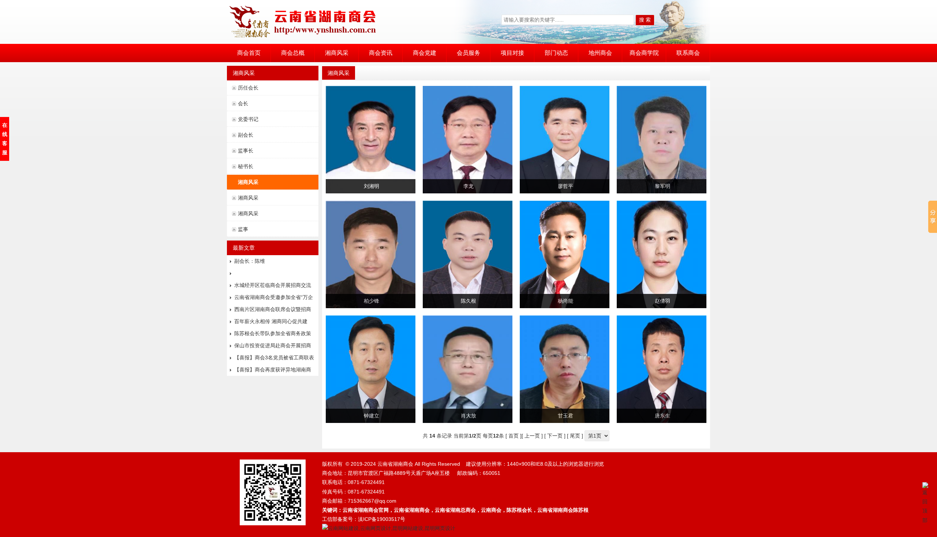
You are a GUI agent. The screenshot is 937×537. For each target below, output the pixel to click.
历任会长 (248, 88)
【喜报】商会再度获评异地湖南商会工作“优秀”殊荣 (272, 371)
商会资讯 (380, 53)
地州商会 (600, 53)
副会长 (245, 135)
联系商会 (688, 53)
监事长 (245, 151)
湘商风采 (336, 53)
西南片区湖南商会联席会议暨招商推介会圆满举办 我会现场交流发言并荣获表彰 (273, 310)
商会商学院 (644, 53)
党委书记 (248, 119)
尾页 (575, 436)
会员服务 (468, 53)
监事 (243, 229)
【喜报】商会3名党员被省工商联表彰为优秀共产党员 (274, 359)
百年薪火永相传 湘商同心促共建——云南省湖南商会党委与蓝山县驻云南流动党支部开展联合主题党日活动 (272, 323)
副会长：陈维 (249, 261)
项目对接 (512, 53)
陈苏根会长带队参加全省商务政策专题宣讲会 (272, 335)
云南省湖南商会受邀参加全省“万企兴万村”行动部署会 (273, 298)
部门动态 (556, 53)
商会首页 (249, 53)
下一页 (555, 436)
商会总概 (293, 53)
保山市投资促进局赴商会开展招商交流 (272, 347)
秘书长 (245, 166)
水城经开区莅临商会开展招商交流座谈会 (272, 286)
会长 (243, 103)
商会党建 (424, 53)
